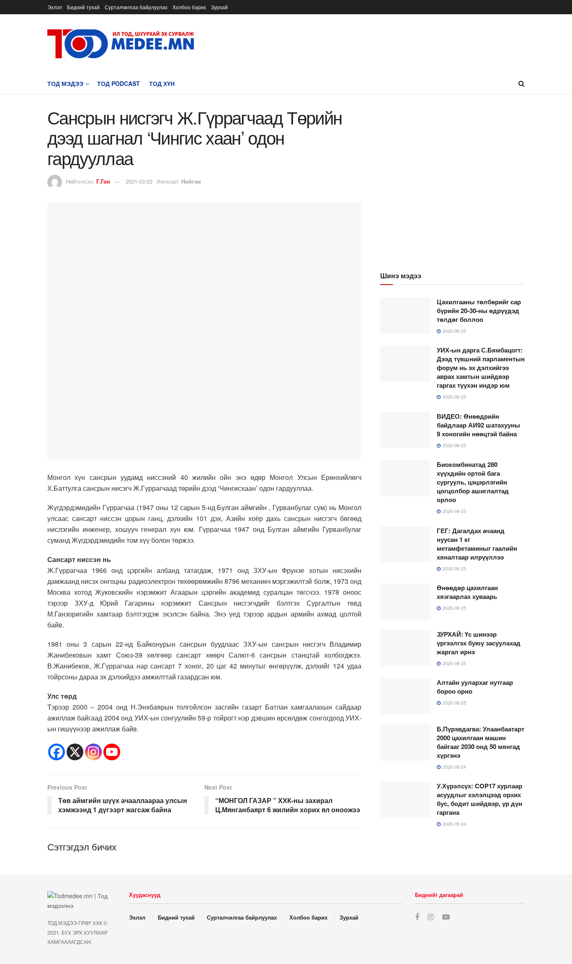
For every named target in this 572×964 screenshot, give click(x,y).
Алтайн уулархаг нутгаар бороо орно (475, 687)
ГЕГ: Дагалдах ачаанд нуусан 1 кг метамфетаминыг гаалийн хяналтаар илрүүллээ (477, 544)
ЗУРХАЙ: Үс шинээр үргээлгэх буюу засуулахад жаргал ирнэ (478, 643)
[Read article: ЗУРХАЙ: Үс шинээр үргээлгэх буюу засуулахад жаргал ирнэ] (405, 648)
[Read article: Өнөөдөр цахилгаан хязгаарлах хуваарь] (405, 601)
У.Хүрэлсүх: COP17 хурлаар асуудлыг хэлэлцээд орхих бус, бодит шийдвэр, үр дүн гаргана (479, 799)
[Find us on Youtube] (446, 917)
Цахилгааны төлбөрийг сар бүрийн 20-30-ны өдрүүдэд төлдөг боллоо (479, 310)
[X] (75, 752)
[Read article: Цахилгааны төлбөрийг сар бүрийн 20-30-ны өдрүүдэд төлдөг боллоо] (405, 316)
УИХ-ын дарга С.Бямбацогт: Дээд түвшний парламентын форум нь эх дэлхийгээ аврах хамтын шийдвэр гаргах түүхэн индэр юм (481, 367)
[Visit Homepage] (120, 43)
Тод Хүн (162, 83)
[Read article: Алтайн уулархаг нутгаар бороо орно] (405, 696)
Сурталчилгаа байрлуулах (136, 6)
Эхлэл (54, 6)
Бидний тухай (83, 6)
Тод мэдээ (65, 83)
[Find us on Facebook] (417, 917)
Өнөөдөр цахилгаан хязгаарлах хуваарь (467, 592)
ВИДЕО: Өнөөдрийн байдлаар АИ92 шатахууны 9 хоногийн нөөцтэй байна (478, 425)
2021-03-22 (139, 181)
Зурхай (219, 6)
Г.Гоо (103, 181)
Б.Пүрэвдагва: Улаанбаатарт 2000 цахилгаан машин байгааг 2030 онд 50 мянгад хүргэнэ (480, 742)
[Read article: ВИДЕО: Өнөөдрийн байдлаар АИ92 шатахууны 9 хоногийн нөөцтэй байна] (405, 430)
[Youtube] (111, 752)
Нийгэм (191, 181)
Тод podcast (118, 83)
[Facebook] (56, 752)
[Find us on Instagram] (431, 917)
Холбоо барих (189, 6)
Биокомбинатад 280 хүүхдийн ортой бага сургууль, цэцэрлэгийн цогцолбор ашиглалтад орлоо (473, 482)
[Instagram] (93, 752)
